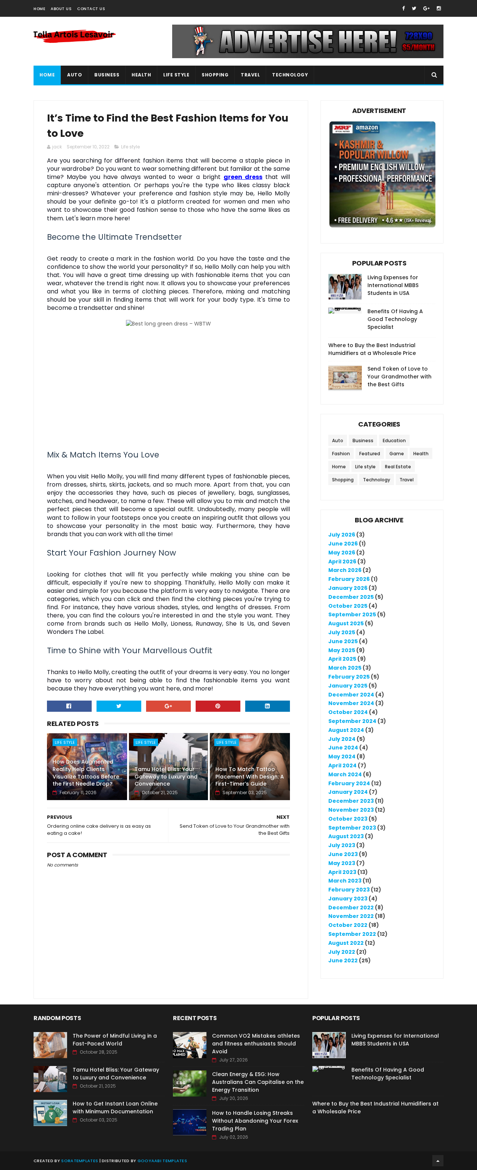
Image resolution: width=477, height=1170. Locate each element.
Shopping (215, 75)
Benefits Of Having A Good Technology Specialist (395, 319)
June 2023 (343, 854)
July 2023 (341, 845)
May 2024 (342, 756)
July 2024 (342, 739)
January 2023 (347, 898)
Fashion (341, 453)
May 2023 (341, 863)
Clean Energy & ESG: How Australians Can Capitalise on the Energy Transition (258, 1082)
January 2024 (348, 792)
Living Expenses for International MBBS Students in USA (392, 285)
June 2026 (343, 543)
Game (396, 453)
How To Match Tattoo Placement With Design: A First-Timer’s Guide (249, 776)
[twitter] (414, 8)
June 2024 (343, 747)
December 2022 (351, 907)
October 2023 (347, 819)
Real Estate (398, 466)
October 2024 (348, 712)
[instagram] (438, 8)
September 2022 (352, 934)
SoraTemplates (79, 1161)
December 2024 (351, 694)
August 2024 (346, 730)
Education (394, 440)
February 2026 (349, 579)
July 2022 (341, 952)
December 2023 (351, 801)
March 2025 (344, 668)
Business (106, 75)
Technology (290, 75)
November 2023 (351, 810)
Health (141, 75)
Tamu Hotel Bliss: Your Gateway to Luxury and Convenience (166, 776)
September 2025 (352, 614)
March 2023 (344, 880)
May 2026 (341, 552)
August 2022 (346, 943)
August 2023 (346, 836)
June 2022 (343, 960)
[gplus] (426, 8)
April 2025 (342, 659)
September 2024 (352, 721)
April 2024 (342, 765)
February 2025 (349, 676)
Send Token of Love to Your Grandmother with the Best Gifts (399, 376)
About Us (61, 9)
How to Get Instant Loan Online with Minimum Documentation (115, 1107)
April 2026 (342, 561)
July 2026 (341, 534)
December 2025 (351, 597)
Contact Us (91, 9)
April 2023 (342, 872)
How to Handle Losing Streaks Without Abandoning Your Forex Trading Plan (255, 1120)
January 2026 (347, 588)
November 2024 (351, 703)
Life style (130, 147)
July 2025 (341, 632)
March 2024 (345, 774)
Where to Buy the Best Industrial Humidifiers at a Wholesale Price (372, 349)
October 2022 (347, 925)
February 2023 (349, 889)
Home (39, 9)
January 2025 (347, 685)
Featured (369, 453)
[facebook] (403, 8)
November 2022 (351, 916)
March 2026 (344, 570)
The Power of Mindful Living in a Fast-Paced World (115, 1039)
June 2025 (343, 641)
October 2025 (347, 606)
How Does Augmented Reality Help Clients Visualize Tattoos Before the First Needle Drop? (86, 772)
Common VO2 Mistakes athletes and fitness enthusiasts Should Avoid (256, 1043)
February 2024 (349, 783)
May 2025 (341, 650)
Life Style (176, 75)
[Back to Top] (437, 1160)
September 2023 (352, 827)
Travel (250, 75)
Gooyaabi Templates (162, 1161)
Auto (74, 75)
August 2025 (346, 623)
